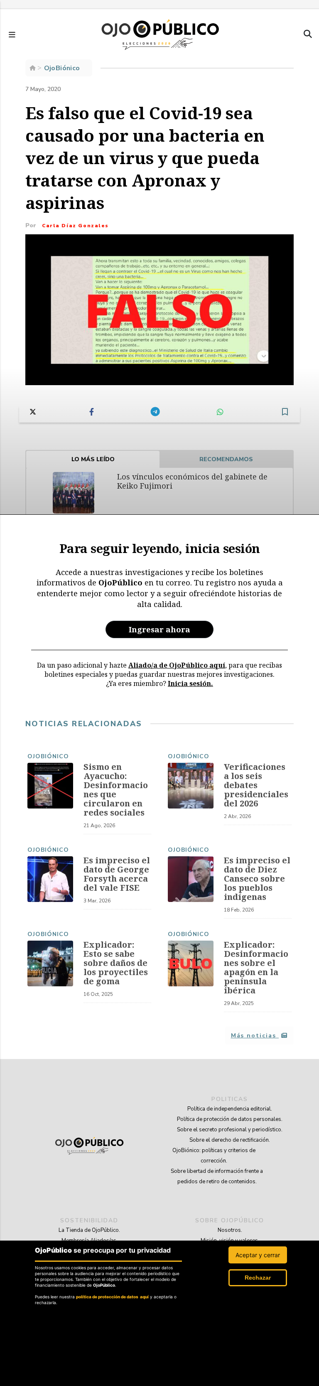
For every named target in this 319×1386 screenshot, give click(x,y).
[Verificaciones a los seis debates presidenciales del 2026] (190, 785)
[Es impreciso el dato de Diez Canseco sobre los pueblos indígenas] (190, 879)
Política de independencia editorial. (229, 1109)
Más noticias (255, 1036)
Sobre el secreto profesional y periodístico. (229, 1129)
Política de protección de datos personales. (229, 1119)
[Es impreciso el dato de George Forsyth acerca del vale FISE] (50, 879)
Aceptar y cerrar (258, 1254)
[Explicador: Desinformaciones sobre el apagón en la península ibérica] (190, 963)
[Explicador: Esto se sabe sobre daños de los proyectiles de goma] (50, 963)
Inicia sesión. (190, 683)
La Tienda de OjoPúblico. (89, 1230)
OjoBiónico (48, 756)
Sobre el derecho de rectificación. (229, 1140)
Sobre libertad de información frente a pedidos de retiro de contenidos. (217, 1176)
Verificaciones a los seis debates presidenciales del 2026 (256, 785)
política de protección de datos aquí (112, 1296)
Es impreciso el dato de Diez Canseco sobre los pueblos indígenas (257, 878)
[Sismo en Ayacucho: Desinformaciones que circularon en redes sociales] (50, 785)
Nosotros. (230, 1230)
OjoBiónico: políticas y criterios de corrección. (213, 1156)
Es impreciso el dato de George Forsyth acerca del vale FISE (116, 874)
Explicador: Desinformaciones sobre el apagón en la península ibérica (256, 967)
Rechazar (258, 1277)
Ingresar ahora (159, 629)
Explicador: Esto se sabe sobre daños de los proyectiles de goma (115, 963)
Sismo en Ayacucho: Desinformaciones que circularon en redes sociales (115, 789)
